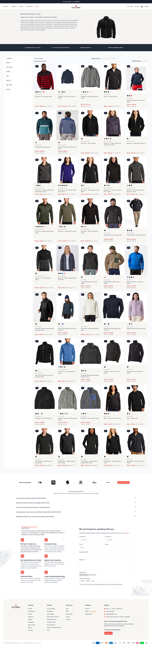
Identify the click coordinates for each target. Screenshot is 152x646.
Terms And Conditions (28, 642)
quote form (126, 533)
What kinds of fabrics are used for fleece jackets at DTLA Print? (35, 516)
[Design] (113, 260)
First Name (82, 536)
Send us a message (81, 493)
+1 (45, 91)
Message (82, 559)
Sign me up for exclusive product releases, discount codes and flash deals (101, 584)
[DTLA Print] (76, 6)
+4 (91, 91)
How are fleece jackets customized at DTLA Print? (31, 498)
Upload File (82, 572)
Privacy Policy (38, 642)
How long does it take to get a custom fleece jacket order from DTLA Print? (38, 512)
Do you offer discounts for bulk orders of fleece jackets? (33, 507)
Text (93, 581)
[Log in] (142, 6)
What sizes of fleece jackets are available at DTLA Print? (33, 503)
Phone (107, 544)
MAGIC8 (77, 1)
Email (81, 544)
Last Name (108, 536)
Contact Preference (84, 578)
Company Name (83, 552)
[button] (76, 498)
